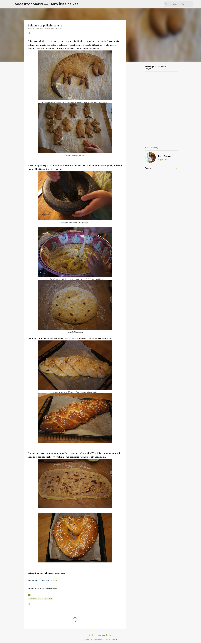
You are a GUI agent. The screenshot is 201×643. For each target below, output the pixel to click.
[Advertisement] (137, 100)
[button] (29, 33)
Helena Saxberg (151, 148)
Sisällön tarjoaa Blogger (102, 635)
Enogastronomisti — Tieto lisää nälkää (46, 4)
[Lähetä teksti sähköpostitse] (29, 596)
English (54, 580)
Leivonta (48, 598)
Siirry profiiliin (162, 159)
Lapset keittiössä (36, 598)
